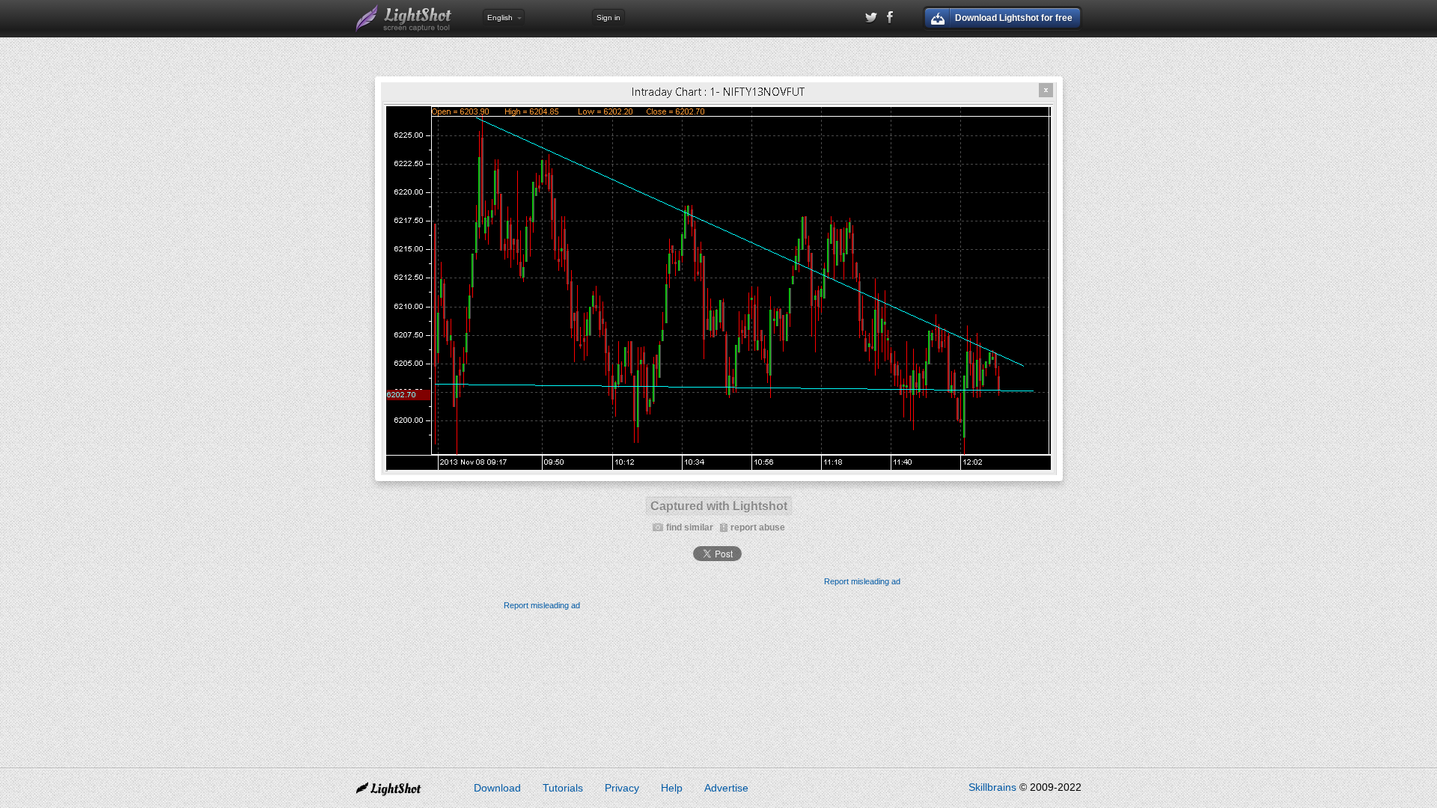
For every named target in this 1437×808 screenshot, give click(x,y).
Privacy (622, 788)
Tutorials (563, 788)
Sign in (608, 17)
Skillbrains (992, 787)
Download (497, 788)
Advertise (726, 788)
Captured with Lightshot (718, 506)
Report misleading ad (862, 581)
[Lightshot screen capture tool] (404, 19)
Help (672, 788)
